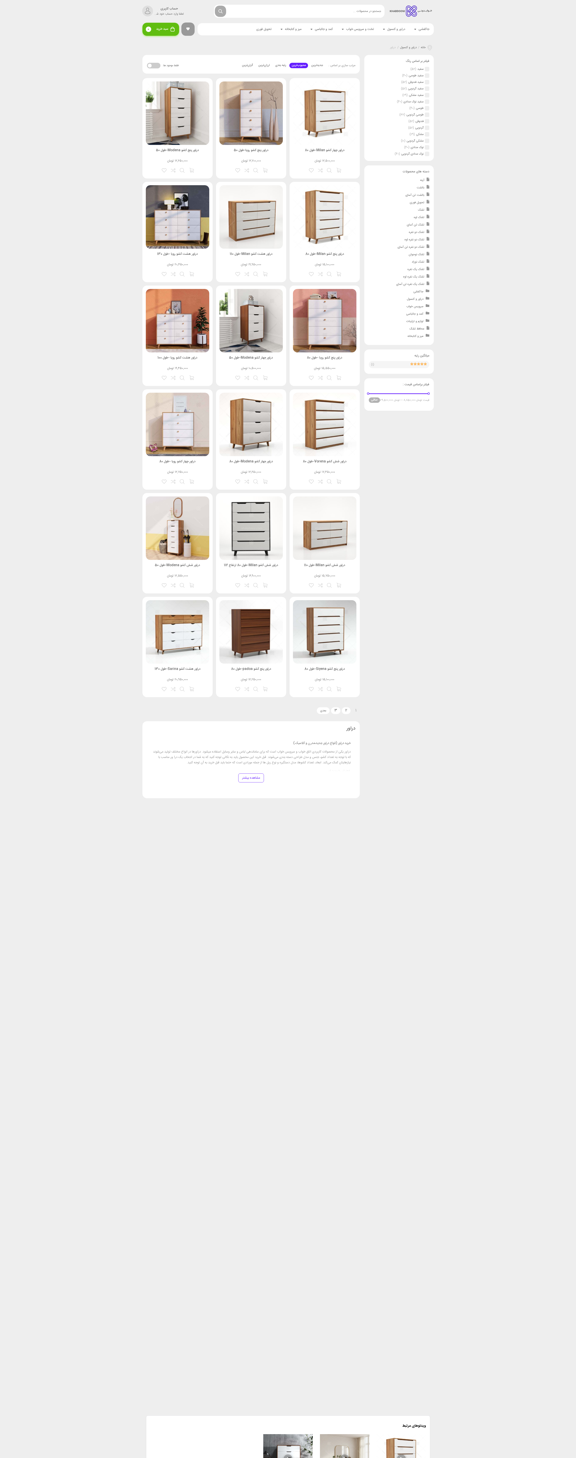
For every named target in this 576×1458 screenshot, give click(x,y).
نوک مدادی (417, 147)
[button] (188, 29)
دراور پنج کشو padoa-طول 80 (251, 669)
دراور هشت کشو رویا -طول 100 (177, 358)
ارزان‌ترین (264, 65)
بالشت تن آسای (414, 195)
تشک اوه (419, 217)
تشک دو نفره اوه (414, 239)
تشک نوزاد (418, 261)
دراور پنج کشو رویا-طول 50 (251, 150)
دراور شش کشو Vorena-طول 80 (324, 461)
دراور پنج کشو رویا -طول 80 (324, 358)
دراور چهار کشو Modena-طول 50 (251, 358)
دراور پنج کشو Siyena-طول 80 (324, 669)
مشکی (420, 134)
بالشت (420, 187)
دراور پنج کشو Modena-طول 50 (177, 150)
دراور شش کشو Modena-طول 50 (177, 565)
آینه (422, 180)
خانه (423, 47)
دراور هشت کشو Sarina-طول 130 (177, 669)
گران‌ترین (247, 65)
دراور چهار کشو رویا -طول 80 (177, 461)
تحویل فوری (264, 29)
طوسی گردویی (415, 114)
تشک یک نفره (415, 269)
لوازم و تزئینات (414, 321)
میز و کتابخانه (293, 29)
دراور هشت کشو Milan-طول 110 (251, 254)
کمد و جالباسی (324, 29)
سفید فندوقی (416, 82)
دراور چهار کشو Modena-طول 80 (251, 461)
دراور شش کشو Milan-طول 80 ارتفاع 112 (251, 565)
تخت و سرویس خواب (360, 29)
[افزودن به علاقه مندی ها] (311, 170)
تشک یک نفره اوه (413, 276)
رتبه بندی (280, 65)
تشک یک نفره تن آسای (410, 284)
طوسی (420, 108)
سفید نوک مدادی (413, 101)
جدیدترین (317, 65)
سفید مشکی (416, 95)
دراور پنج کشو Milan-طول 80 (324, 254)
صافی (374, 399)
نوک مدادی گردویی (412, 153)
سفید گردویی (416, 88)
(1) (372, 364)
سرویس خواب (414, 306)
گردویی (419, 127)
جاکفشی (423, 29)
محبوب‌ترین (299, 65)
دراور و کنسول (396, 29)
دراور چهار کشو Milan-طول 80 (324, 150)
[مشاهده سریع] (329, 170)
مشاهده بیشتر (251, 778)
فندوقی (419, 121)
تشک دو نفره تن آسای (411, 247)
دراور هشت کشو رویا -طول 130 (177, 254)
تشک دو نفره (416, 232)
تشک (421, 209)
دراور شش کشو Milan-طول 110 (324, 565)
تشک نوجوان (416, 254)
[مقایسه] (320, 170)
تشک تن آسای (415, 224)
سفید (420, 69)
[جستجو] (220, 11)
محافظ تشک (417, 328)
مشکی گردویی (415, 140)
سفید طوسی (416, 75)
